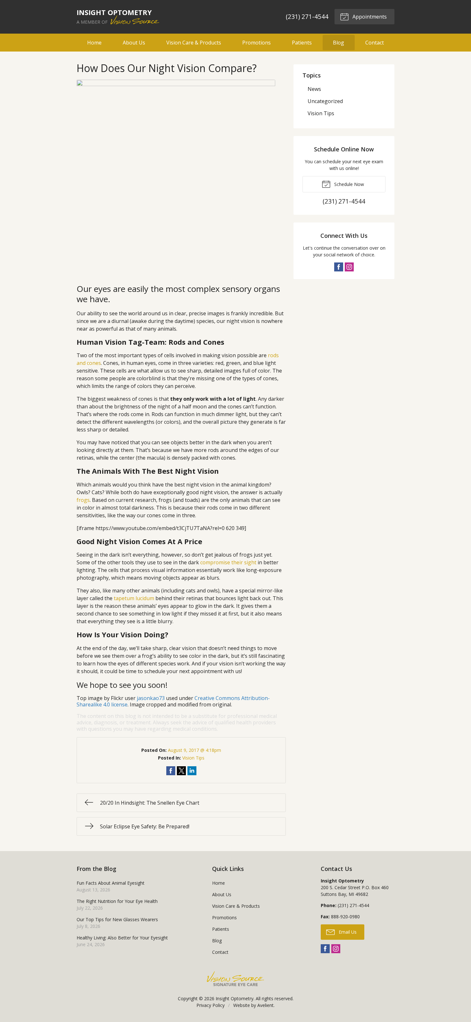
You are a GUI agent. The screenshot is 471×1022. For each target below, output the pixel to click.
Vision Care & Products (193, 42)
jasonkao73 (151, 698)
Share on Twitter (181, 770)
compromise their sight (228, 562)
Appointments (369, 16)
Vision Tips (193, 758)
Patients (302, 42)
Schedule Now (348, 184)
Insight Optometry (234, 998)
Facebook (338, 266)
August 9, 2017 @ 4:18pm (194, 750)
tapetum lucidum (134, 598)
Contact (374, 42)
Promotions (256, 42)
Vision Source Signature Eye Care (235, 978)
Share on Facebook (170, 770)
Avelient (265, 1005)
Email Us (347, 932)
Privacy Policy (210, 1005)
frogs (83, 499)
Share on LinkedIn (191, 770)
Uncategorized (325, 101)
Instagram (349, 266)
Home (94, 42)
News (314, 89)
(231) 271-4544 (307, 16)
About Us (134, 42)
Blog (338, 42)
